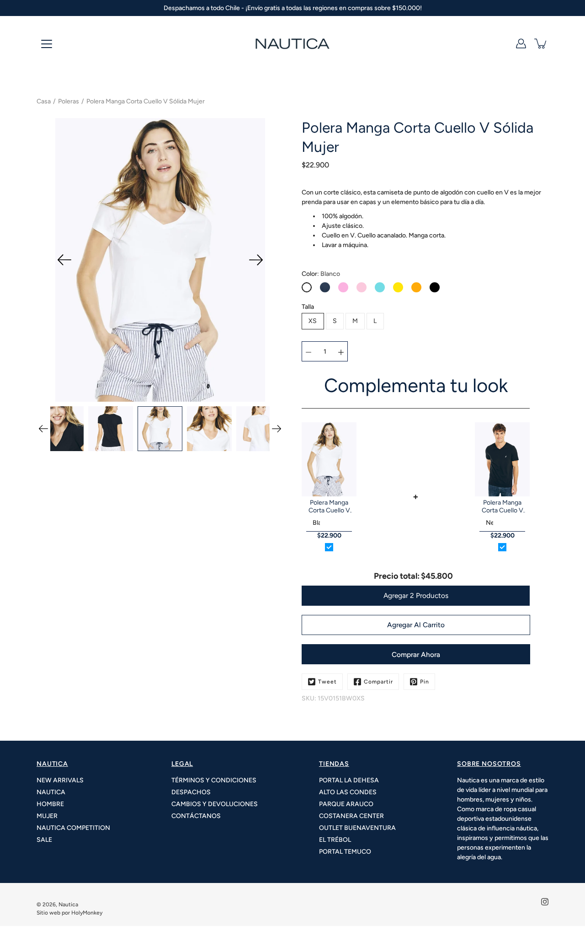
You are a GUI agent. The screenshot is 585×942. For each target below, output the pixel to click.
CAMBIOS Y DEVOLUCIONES (214, 804)
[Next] (256, 260)
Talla (308, 307)
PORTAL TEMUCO (345, 852)
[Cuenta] (521, 43)
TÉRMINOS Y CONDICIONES (213, 780)
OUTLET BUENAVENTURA (357, 828)
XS (312, 321)
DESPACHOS (191, 792)
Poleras (68, 101)
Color (321, 274)
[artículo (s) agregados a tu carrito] (541, 43)
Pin (424, 681)
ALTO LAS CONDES (348, 792)
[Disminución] (308, 351)
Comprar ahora (416, 654)
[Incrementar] (341, 351)
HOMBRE (50, 804)
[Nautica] (292, 43)
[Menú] (47, 44)
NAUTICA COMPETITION (73, 828)
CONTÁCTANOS (196, 816)
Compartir (378, 681)
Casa (44, 101)
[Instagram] (544, 901)
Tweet (327, 681)
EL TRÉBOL (335, 840)
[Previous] (64, 260)
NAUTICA (51, 792)
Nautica (68, 904)
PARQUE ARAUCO (346, 804)
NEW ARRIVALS (60, 780)
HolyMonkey (86, 913)
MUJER (47, 816)
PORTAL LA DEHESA (349, 780)
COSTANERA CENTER (351, 816)
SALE (44, 840)
